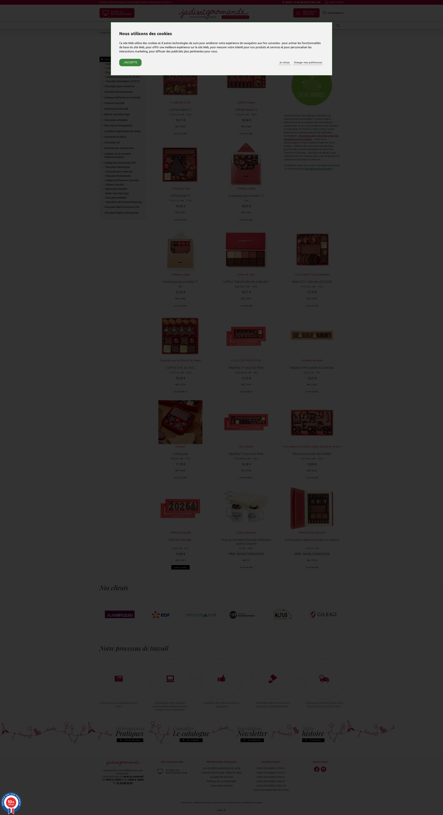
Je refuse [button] (284, 62)
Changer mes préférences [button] (308, 62)
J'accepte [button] (130, 62)
